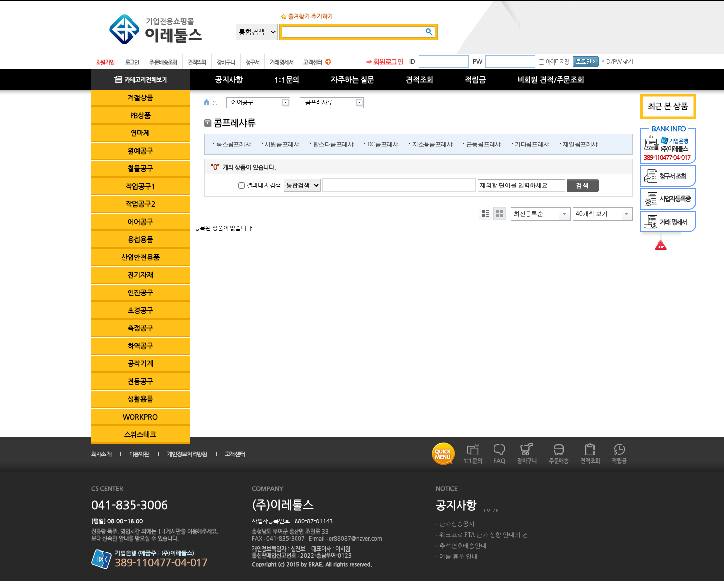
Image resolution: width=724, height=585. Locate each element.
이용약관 (139, 454)
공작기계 (140, 363)
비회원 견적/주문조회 (550, 79)
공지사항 (229, 79)
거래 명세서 (673, 222)
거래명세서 (281, 62)
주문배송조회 (163, 62)
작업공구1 (140, 186)
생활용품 (140, 399)
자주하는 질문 (352, 79)
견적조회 (419, 79)
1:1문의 (286, 79)
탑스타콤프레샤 (333, 144)
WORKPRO (140, 417)
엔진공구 (140, 292)
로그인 (132, 62)
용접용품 (140, 239)
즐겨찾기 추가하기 (310, 16)
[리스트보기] (485, 213)
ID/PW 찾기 (619, 61)
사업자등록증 (675, 198)
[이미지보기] (499, 213)
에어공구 (140, 222)
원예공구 (140, 151)
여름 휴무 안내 (458, 556)
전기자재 (140, 275)
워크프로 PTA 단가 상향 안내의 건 (483, 534)
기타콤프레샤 (532, 144)
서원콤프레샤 (282, 144)
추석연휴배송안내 (463, 545)
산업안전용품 (140, 257)
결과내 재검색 (264, 185)
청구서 (253, 62)
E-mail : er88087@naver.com (345, 538)
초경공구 (140, 310)
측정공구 (140, 328)
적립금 (475, 79)
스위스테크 (140, 434)
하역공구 (140, 346)
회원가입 (105, 62)
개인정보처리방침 (187, 454)
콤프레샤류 (318, 102)
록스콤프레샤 (233, 144)
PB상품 (140, 115)
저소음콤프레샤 (432, 144)
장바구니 (226, 62)
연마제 (140, 133)
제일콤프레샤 (580, 144)
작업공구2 (140, 204)
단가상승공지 (457, 523)
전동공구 (140, 381)
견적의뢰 (197, 62)
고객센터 (312, 62)
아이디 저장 (557, 62)
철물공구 (140, 168)
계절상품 (140, 97)
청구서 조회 (672, 176)
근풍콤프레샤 (483, 144)
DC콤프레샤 (382, 144)
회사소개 (101, 454)
